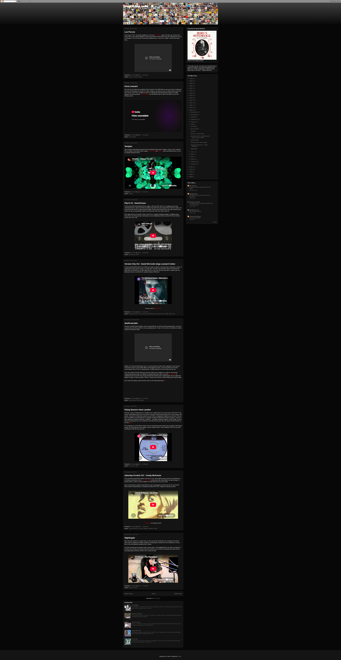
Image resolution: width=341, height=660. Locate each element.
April (192, 156)
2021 (191, 90)
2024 (191, 83)
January (193, 164)
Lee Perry (140, 528)
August (193, 122)
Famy (130, 77)
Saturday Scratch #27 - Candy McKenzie (143, 475)
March (193, 159)
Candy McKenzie (133, 528)
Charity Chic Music (195, 216)
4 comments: (145, 464)
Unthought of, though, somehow (135, 6)
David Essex (132, 254)
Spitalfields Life (194, 210)
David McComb (151, 313)
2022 (191, 88)
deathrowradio (131, 323)
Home (153, 593)
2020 (191, 93)
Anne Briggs (135, 605)
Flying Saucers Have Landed (138, 410)
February (194, 161)
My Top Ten (192, 185)
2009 (191, 174)
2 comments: (145, 135)
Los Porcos (130, 32)
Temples (128, 146)
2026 (191, 78)
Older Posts (178, 593)
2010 (191, 171)
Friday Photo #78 (136, 630)
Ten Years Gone (136, 622)
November (194, 114)
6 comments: (145, 398)
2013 (191, 110)
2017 (191, 100)
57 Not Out (134, 639)
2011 (191, 169)
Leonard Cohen (160, 313)
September (194, 119)
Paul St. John (134, 466)
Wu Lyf (140, 77)
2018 (191, 98)
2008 (191, 176)
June (192, 151)
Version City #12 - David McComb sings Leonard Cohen (150, 264)
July (192, 124)
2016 (191, 102)
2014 (191, 107)
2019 (191, 95)
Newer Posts (129, 593)
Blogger (179, 656)
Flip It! (137, 254)
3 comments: (145, 75)
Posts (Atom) (156, 598)
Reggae (146, 528)
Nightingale (130, 538)
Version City (172, 313)
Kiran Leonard (131, 86)
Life (129, 466)
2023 (191, 86)
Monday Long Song (137, 613)
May (192, 154)
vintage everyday (194, 202)
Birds (130, 587)
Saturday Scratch (152, 528)
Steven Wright (140, 400)
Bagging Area (193, 194)
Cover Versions (143, 313)
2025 (191, 81)
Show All (214, 221)
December (194, 112)
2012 (191, 167)
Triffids (166, 313)
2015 (191, 105)
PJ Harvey (134, 587)
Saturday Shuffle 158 (194, 218)
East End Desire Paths (195, 211)
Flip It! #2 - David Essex (135, 203)
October (193, 117)
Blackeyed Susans (133, 313)
